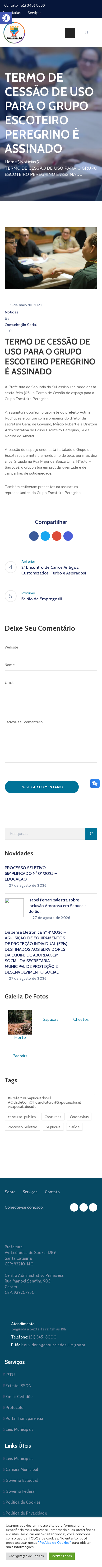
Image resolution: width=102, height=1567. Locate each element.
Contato (52, 1191)
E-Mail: (48, 1345)
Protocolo (14, 1407)
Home (11, 162)
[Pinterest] (56, 536)
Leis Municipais (19, 1429)
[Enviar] (91, 834)
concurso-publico (22, 1117)
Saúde (74, 1127)
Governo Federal (20, 1491)
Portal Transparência (24, 1418)
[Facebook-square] (74, 1207)
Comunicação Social (21, 324)
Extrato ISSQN (18, 1385)
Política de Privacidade (26, 1513)
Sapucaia (53, 1127)
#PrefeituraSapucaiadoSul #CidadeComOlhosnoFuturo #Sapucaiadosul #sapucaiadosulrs (44, 1102)
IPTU (10, 1374)
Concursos (53, 1117)
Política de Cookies (23, 1502)
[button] (6, 18)
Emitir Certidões (20, 1396)
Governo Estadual (22, 1480)
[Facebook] (34, 536)
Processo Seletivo (22, 1127)
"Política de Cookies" (54, 1542)
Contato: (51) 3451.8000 (24, 5)
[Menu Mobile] (70, 33)
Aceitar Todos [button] (62, 1556)
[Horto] (20, 1022)
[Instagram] (83, 1207)
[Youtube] (93, 1207)
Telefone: (33, 1337)
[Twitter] (45, 536)
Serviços (30, 1191)
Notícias (28, 162)
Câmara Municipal (22, 1469)
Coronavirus (79, 1117)
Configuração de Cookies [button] (26, 1556)
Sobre (10, 1191)
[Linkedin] (68, 536)
